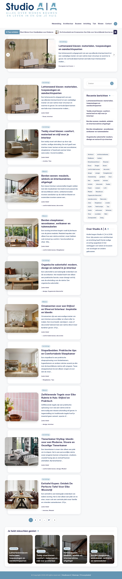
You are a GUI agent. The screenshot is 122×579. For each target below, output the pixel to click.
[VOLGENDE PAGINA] (55, 520)
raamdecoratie (92, 199)
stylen (90, 206)
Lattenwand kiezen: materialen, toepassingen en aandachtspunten (59, 90)
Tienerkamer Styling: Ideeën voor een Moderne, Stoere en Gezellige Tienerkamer (58, 442)
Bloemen (105, 162)
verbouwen (98, 210)
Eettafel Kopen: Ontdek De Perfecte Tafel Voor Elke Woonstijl (57, 486)
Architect (91, 154)
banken (100, 158)
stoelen (45, 161)
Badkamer (91, 158)
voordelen (98, 214)
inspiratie (96, 180)
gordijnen (102, 177)
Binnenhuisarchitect (94, 162)
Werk (105, 214)
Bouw (44, 116)
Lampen (97, 188)
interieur (50, 116)
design (45, 291)
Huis (89, 180)
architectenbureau (102, 154)
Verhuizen (108, 210)
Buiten (105, 165)
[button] (67, 66)
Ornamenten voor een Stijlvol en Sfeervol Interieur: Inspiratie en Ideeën (59, 309)
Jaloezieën (99, 184)
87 (49, 520)
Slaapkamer (60, 250)
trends (90, 210)
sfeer (89, 203)
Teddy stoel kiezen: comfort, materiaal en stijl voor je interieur (58, 134)
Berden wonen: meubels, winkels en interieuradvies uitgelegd (56, 179)
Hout (110, 177)
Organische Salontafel (55, 291)
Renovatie (103, 199)
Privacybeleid (85, 575)
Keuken (108, 184)
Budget (97, 165)
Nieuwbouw (99, 191)
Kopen (90, 188)
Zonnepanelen (92, 217)
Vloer (89, 214)
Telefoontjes (99, 206)
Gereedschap (92, 177)
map (77, 575)
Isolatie (90, 184)
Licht (105, 188)
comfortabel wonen (49, 205)
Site (73, 575)
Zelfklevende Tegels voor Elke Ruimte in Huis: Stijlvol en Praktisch (58, 397)
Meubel (64, 468)
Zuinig (102, 217)
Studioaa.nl (66, 575)
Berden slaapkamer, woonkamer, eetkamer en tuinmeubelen (55, 223)
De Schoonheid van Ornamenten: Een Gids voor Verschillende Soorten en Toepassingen (70, 32)
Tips (49, 161)
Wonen (44, 171)
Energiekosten (107, 173)
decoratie (59, 205)
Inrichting (63, 41)
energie (97, 173)
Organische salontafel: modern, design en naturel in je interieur (99, 138)
